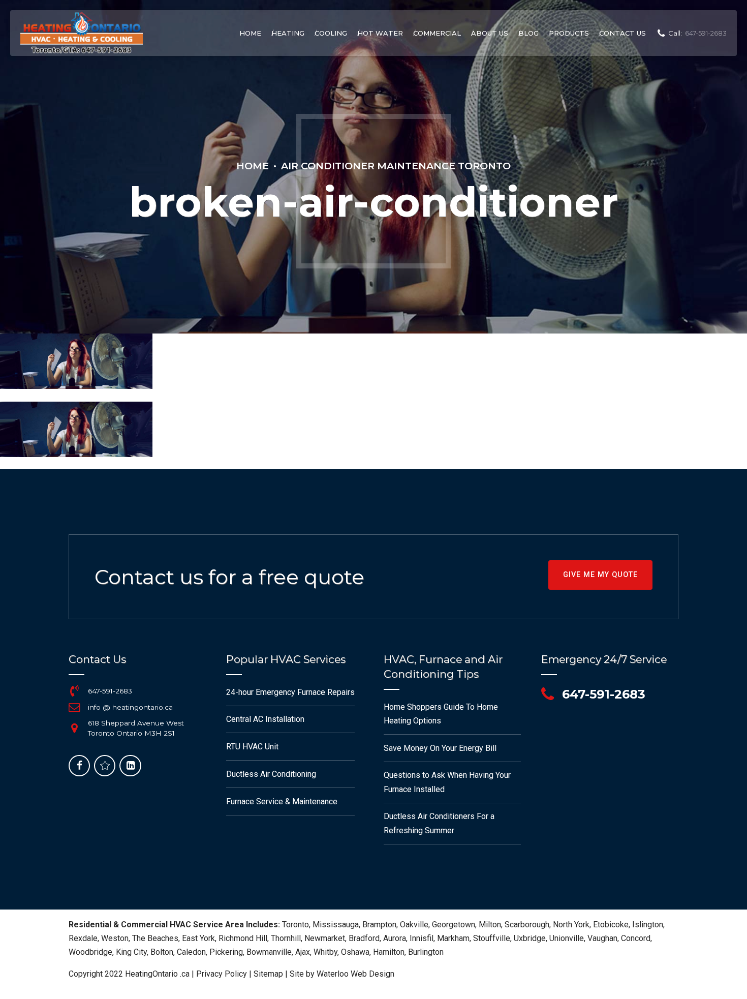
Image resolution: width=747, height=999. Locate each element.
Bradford (364, 938)
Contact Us (622, 33)
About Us (489, 33)
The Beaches (155, 938)
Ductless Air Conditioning (271, 774)
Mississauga (336, 924)
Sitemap (268, 974)
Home (250, 33)
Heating (287, 33)
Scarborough (527, 924)
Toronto (295, 924)
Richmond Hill (243, 938)
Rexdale (83, 938)
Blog (528, 33)
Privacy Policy (221, 974)
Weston (115, 938)
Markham (453, 938)
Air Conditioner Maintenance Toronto (396, 166)
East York (198, 938)
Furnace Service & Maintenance (281, 801)
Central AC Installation (265, 719)
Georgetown (453, 924)
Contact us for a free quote (229, 576)
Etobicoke (611, 924)
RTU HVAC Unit (252, 746)
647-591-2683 (110, 691)
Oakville (414, 924)
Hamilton (388, 952)
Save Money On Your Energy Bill (440, 748)
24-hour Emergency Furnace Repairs (290, 692)
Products (569, 33)
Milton (490, 924)
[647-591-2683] (74, 691)
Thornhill (286, 938)
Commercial (437, 33)
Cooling (331, 33)
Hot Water (380, 33)
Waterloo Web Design (355, 974)
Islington (647, 924)
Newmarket (324, 938)
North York (571, 924)
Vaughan (602, 938)
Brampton (379, 924)
